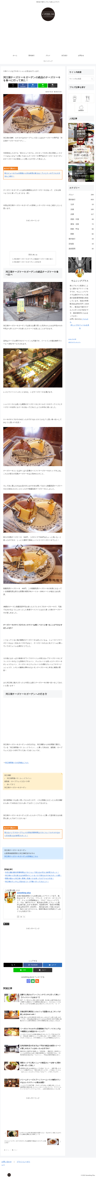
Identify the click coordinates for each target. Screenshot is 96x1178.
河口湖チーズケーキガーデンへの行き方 (27, 262)
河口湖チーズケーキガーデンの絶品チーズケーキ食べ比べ (33, 259)
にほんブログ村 (72, 339)
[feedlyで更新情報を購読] (21, 916)
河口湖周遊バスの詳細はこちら (17, 763)
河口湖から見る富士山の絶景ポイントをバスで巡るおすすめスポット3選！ (33, 875)
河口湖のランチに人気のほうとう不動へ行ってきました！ (27, 882)
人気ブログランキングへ (74, 342)
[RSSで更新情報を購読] (24, 916)
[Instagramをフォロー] (18, 916)
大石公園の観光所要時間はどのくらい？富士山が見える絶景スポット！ (32, 872)
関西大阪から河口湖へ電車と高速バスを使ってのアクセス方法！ (29, 878)
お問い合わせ (7, 1162)
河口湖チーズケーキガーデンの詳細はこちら (21, 856)
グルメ (7, 924)
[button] (52, 85)
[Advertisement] (48, 39)
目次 (30, 255)
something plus (24, 893)
